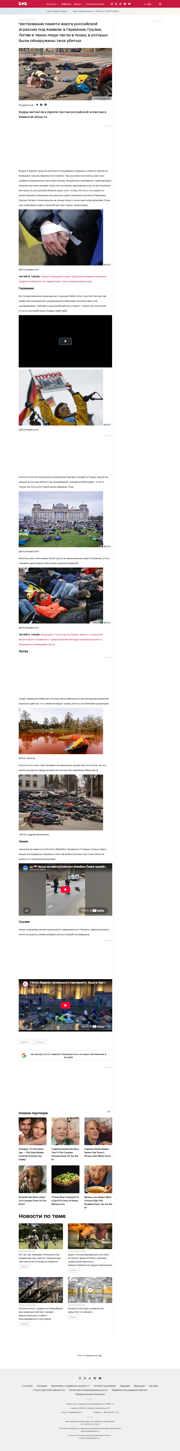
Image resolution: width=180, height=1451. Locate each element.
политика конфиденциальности (88, 1389)
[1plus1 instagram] (80, 1378)
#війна (24, 1266)
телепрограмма (95, 4)
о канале (27, 1385)
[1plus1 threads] (85, 1378)
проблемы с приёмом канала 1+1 (70, 1385)
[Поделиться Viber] (45, 105)
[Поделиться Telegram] (37, 105)
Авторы (153, 1385)
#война (25, 1042)
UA (145, 4)
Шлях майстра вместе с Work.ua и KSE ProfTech (96, 11)
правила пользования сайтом (129, 1389)
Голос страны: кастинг (57, 11)
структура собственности (49, 1389)
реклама (42, 1385)
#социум (39, 1042)
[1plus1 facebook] (95, 1378)
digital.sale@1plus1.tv (90, 1431)
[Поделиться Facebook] (41, 105)
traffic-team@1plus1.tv (89, 1438)
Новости (66, 4)
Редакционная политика (90, 1394)
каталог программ (105, 1385)
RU (149, 4)
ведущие (139, 1385)
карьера (125, 1385)
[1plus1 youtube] (100, 1378)
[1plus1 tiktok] (90, 1378)
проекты (51, 4)
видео (77, 4)
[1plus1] (23, 3)
